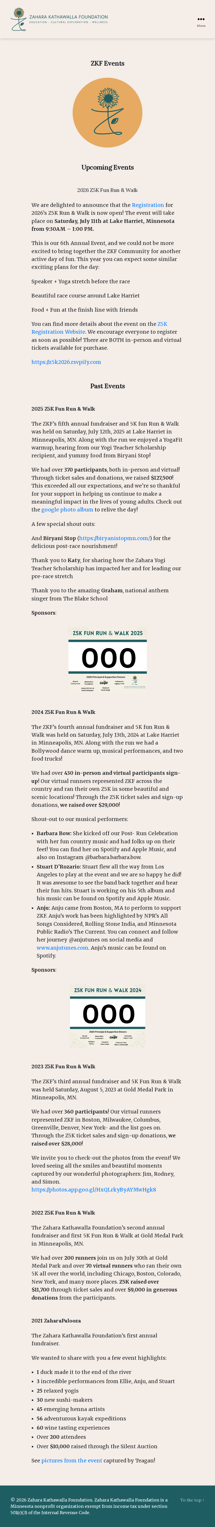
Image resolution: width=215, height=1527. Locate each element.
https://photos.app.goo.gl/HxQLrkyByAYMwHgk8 (93, 1189)
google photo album (67, 509)
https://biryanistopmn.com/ (114, 538)
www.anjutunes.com (62, 948)
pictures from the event (71, 1460)
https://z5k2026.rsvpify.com (66, 362)
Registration (148, 205)
